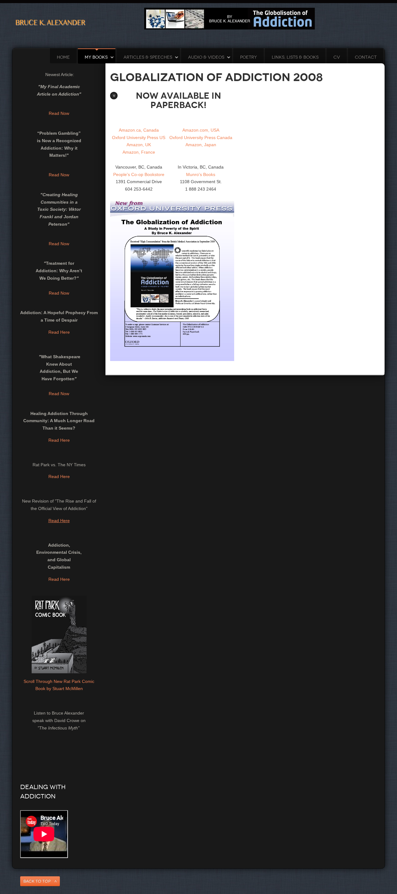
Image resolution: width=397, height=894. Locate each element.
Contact (366, 57)
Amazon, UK (139, 144)
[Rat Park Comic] (59, 633)
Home (63, 57)
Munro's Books (200, 174)
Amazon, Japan (200, 144)
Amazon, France (139, 152)
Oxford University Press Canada (200, 137)
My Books (96, 57)
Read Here (59, 332)
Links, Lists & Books (295, 57)
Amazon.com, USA (200, 130)
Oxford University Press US (138, 137)
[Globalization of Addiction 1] (229, 18)
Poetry (248, 57)
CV (336, 57)
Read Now (59, 113)
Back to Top (37, 881)
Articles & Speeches (147, 57)
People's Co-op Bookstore (138, 174)
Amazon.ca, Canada (139, 130)
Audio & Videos (206, 57)
